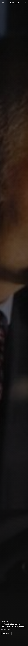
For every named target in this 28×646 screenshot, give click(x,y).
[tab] (13, 637)
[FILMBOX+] (14, 2)
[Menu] (3, 3)
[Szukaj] (25, 2)
